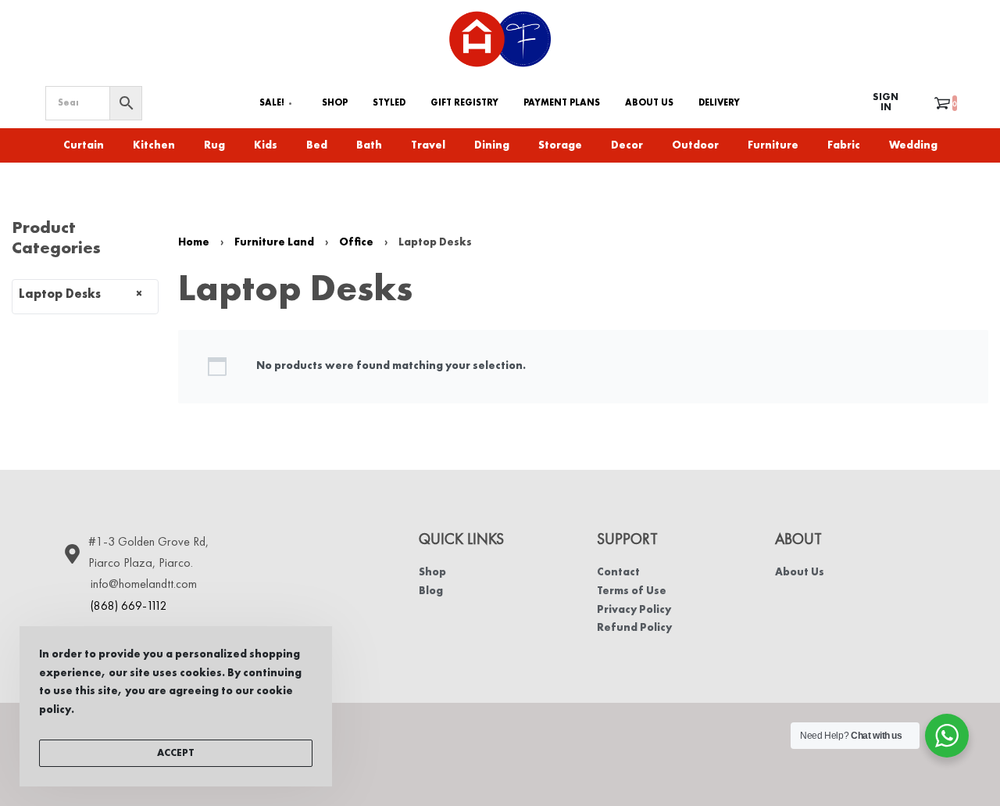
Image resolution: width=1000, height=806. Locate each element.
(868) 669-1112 (129, 606)
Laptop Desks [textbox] (80, 294)
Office (356, 242)
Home (193, 242)
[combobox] (85, 296)
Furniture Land (274, 242)
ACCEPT (176, 753)
